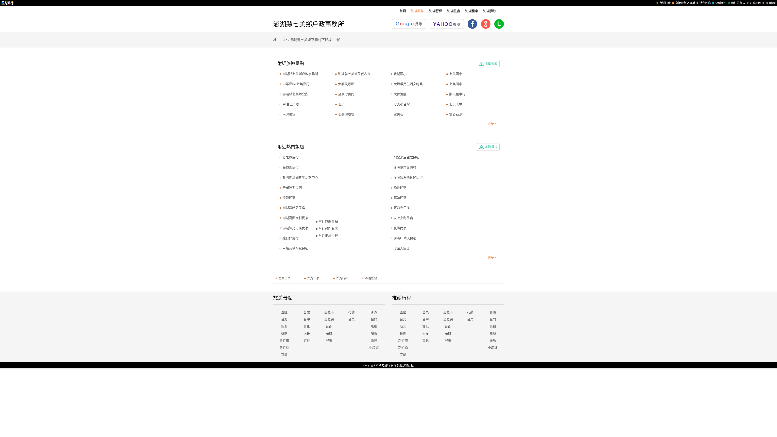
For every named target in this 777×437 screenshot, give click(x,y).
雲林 (307, 340)
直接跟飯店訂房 (685, 2)
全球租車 (721, 2)
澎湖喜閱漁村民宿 (295, 218)
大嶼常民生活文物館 (408, 84)
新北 (284, 326)
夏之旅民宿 (290, 157)
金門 (374, 319)
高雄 (329, 333)
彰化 (307, 326)
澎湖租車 (471, 11)
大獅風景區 (346, 84)
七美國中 (455, 84)
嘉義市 (329, 312)
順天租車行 (457, 94)
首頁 (403, 11)
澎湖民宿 (284, 278)
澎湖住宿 (453, 11)
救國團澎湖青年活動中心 (300, 177)
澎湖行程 (435, 11)
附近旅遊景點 (328, 221)
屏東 (329, 340)
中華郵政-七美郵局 (295, 84)
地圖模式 (491, 63)
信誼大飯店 (402, 248)
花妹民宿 (400, 197)
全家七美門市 (348, 94)
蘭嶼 (374, 333)
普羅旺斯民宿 (292, 187)
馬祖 (374, 326)
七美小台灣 (402, 104)
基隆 (284, 312)
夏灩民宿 (400, 228)
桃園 (284, 333)
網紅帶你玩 (738, 2)
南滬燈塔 (288, 114)
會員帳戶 (771, 2)
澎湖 (374, 312)
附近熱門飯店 (328, 228)
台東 (351, 319)
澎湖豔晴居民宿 (293, 208)
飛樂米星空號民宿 (406, 157)
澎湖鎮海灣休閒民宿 (408, 177)
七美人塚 (455, 104)
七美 (341, 104)
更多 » (492, 123)
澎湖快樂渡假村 (405, 167)
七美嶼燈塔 (346, 114)
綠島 (374, 340)
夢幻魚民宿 (402, 208)
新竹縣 (284, 347)
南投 (307, 333)
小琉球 (374, 347)
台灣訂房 (665, 2)
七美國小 (455, 74)
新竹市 (284, 340)
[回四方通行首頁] (7, 3)
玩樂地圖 (755, 2)
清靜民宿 (288, 197)
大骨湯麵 (400, 94)
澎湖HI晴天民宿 (405, 238)
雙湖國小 (400, 74)
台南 (329, 326)
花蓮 (351, 312)
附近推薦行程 (328, 235)
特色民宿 (705, 2)
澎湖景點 (371, 278)
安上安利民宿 (403, 218)
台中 (307, 319)
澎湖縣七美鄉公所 (295, 94)
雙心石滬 (455, 114)
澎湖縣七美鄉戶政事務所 (300, 74)
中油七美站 (290, 104)
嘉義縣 (329, 319)
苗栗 (307, 312)
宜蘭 (284, 354)
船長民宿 (400, 187)
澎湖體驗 (489, 11)
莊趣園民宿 (290, 167)
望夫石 (398, 114)
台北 (284, 319)
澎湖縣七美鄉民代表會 (354, 74)
